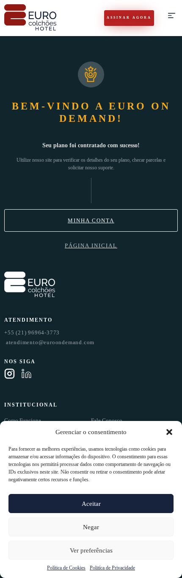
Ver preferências (91, 550)
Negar (91, 527)
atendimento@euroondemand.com (49, 342)
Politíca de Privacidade (112, 568)
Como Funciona (22, 420)
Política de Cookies (66, 568)
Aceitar (91, 503)
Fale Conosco (106, 420)
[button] (169, 432)
